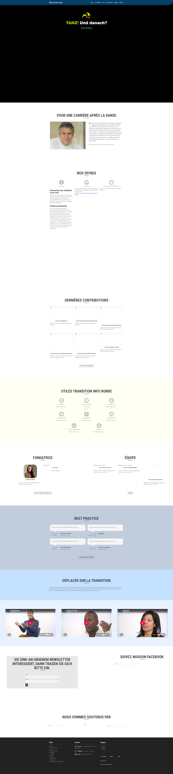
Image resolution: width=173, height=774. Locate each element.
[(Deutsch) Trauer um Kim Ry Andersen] (86, 342)
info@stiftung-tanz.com (86, 754)
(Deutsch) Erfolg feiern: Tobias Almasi (111, 325)
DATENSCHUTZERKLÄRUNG (56, 761)
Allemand (102, 190)
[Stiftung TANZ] (56, 2)
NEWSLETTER (53, 758)
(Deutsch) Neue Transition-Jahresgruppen (86, 321)
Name (26, 674)
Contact (121, 2)
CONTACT (52, 754)
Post (103, 2)
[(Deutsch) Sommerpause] (61, 312)
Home (92, 2)
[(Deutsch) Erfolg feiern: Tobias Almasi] (111, 315)
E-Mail (26, 679)
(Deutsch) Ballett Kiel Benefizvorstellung (61, 353)
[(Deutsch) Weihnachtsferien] (111, 339)
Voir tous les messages (86, 365)
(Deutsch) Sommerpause (61, 321)
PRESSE (52, 757)
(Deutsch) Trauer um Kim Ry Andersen (86, 353)
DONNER (52, 752)
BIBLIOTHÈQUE (53, 751)
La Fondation (98, 2)
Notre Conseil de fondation (43, 493)
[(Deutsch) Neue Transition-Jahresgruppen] (86, 312)
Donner (116, 2)
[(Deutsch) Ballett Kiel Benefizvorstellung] (61, 342)
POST (51, 749)
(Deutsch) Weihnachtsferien (112, 347)
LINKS (51, 755)
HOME (51, 746)
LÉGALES (52, 760)
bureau (130, 493)
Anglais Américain (28, 484)
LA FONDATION (54, 747)
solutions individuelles (86, 557)
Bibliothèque (109, 2)
